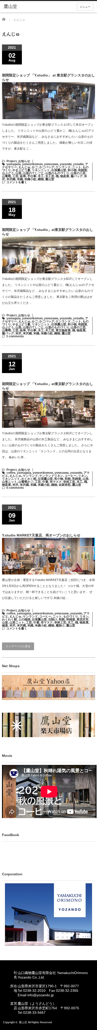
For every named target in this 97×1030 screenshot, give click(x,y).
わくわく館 (28, 479)
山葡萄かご (25, 482)
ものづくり (70, 616)
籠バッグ (77, 176)
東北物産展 (63, 330)
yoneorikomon (32, 164)
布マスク (56, 482)
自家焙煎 (65, 485)
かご (35, 167)
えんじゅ (24, 167)
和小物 (72, 170)
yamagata (13, 164)
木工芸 (49, 176)
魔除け (60, 625)
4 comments (15, 488)
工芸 (15, 176)
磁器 (5, 625)
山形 (18, 173)
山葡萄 (6, 176)
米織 (20, 179)
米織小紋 (30, 179)
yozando (66, 164)
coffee (10, 473)
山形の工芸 (78, 173)
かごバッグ (46, 167)
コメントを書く (16, 182)
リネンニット (41, 170)
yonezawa (51, 164)
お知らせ (24, 161)
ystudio (78, 164)
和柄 (68, 479)
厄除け (52, 619)
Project (11, 161)
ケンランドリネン (51, 476)
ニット (76, 167)
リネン (82, 476)
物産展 (64, 176)
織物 (41, 179)
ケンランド (63, 167)
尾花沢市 (83, 619)
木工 (41, 176)
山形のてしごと (33, 173)
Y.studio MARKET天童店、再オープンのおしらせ (41, 535)
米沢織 (10, 179)
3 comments (15, 336)
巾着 (45, 482)
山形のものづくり (57, 173)
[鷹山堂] (23, 6)
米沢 (18, 333)
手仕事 (31, 176)
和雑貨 (82, 170)
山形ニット (9, 482)
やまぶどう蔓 (21, 170)
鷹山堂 (49, 179)
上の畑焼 (24, 619)
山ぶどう (8, 173)
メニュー (85, 6)
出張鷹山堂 (58, 170)
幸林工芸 (69, 482)
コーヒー (71, 476)
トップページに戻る (18, 646)
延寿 (23, 176)
